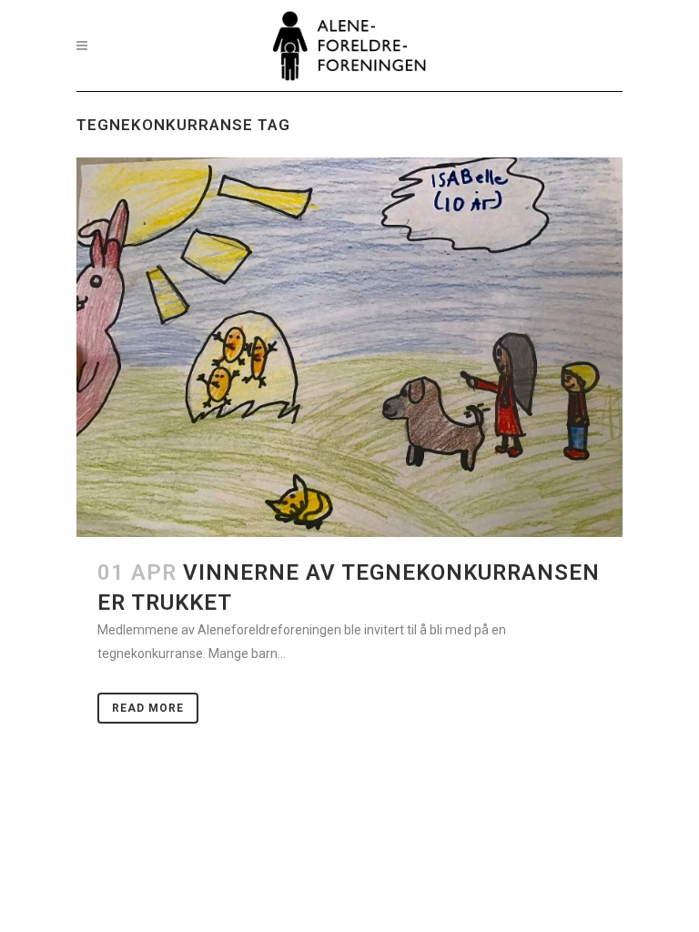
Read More (148, 708)
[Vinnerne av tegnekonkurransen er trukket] (349, 347)
